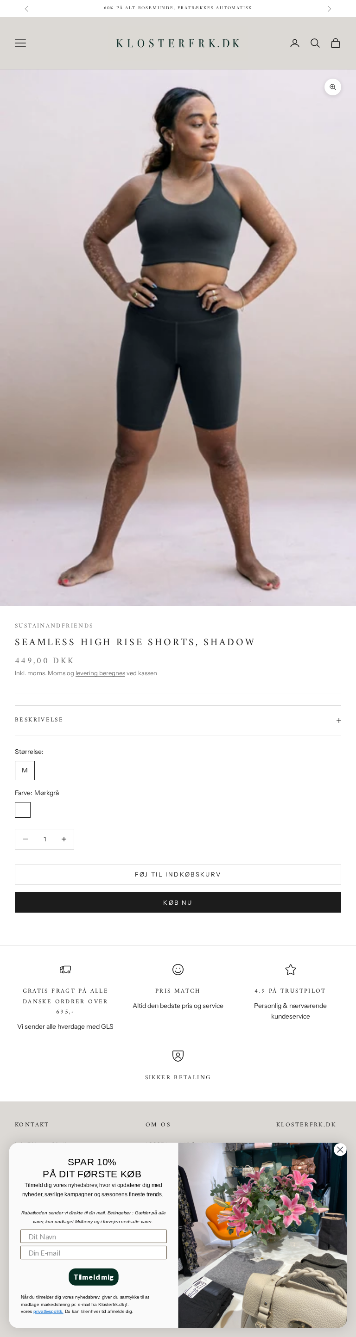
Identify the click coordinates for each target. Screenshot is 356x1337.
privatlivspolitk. (48, 1311)
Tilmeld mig (93, 1276)
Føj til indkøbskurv (178, 874)
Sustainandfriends (54, 626)
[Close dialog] (340, 1149)
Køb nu (177, 902)
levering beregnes (100, 673)
